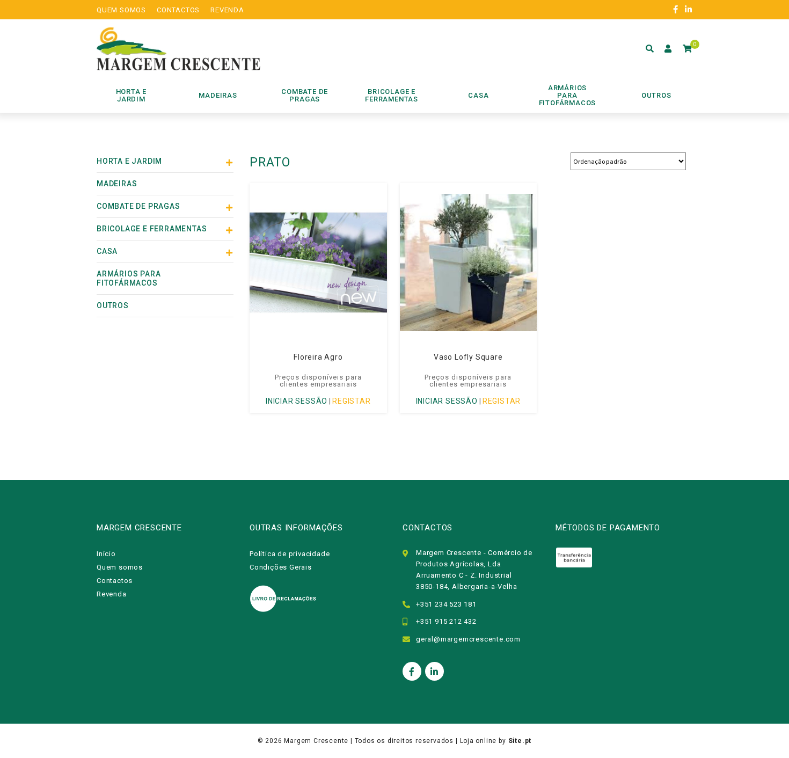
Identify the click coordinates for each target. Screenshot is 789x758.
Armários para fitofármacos (128, 278)
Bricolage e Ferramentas (152, 228)
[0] (687, 49)
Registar (351, 401)
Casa (107, 251)
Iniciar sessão (296, 401)
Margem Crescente (316, 741)
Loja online (478, 741)
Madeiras (117, 183)
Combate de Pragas (138, 206)
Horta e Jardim (129, 161)
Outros (113, 305)
